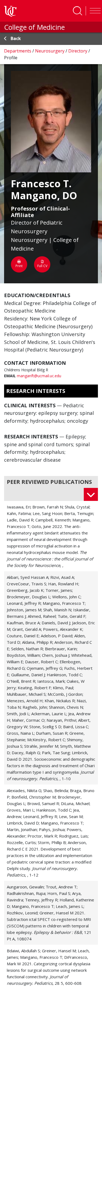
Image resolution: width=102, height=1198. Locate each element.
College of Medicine (34, 27)
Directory (78, 51)
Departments (18, 51)
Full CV (42, 266)
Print (19, 266)
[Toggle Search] (77, 11)
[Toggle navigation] (94, 10)
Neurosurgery (50, 51)
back (16, 38)
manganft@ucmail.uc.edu (39, 375)
